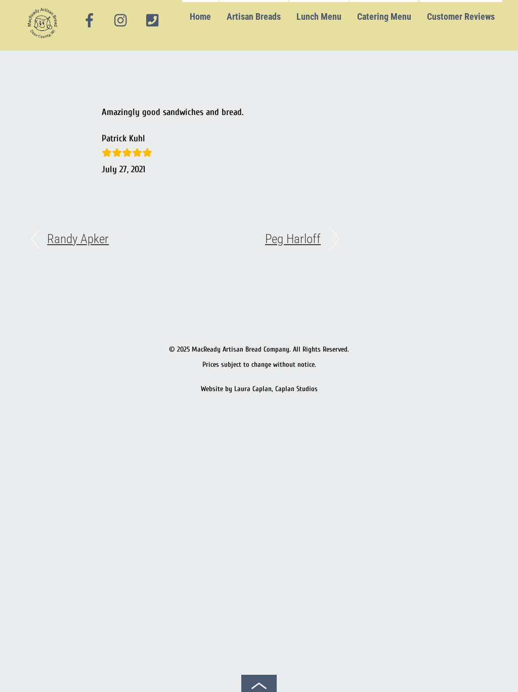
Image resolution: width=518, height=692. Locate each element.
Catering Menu (384, 16)
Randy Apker (78, 239)
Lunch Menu (318, 16)
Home (200, 16)
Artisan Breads (254, 16)
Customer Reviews (461, 16)
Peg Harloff (293, 239)
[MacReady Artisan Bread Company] (44, 40)
